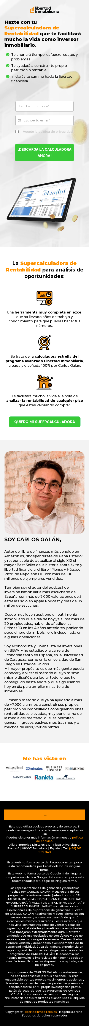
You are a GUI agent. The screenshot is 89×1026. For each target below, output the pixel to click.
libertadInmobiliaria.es (41, 1011)
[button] (44, 815)
